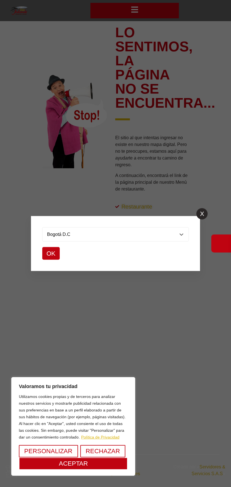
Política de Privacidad (100, 437)
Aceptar (73, 463)
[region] (73, 426)
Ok (50, 253)
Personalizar (48, 451)
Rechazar (103, 451)
